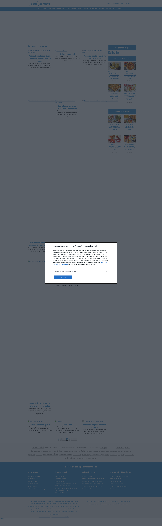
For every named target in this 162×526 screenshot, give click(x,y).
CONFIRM (63, 277)
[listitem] (81, 272)
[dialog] (81, 263)
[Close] (113, 246)
